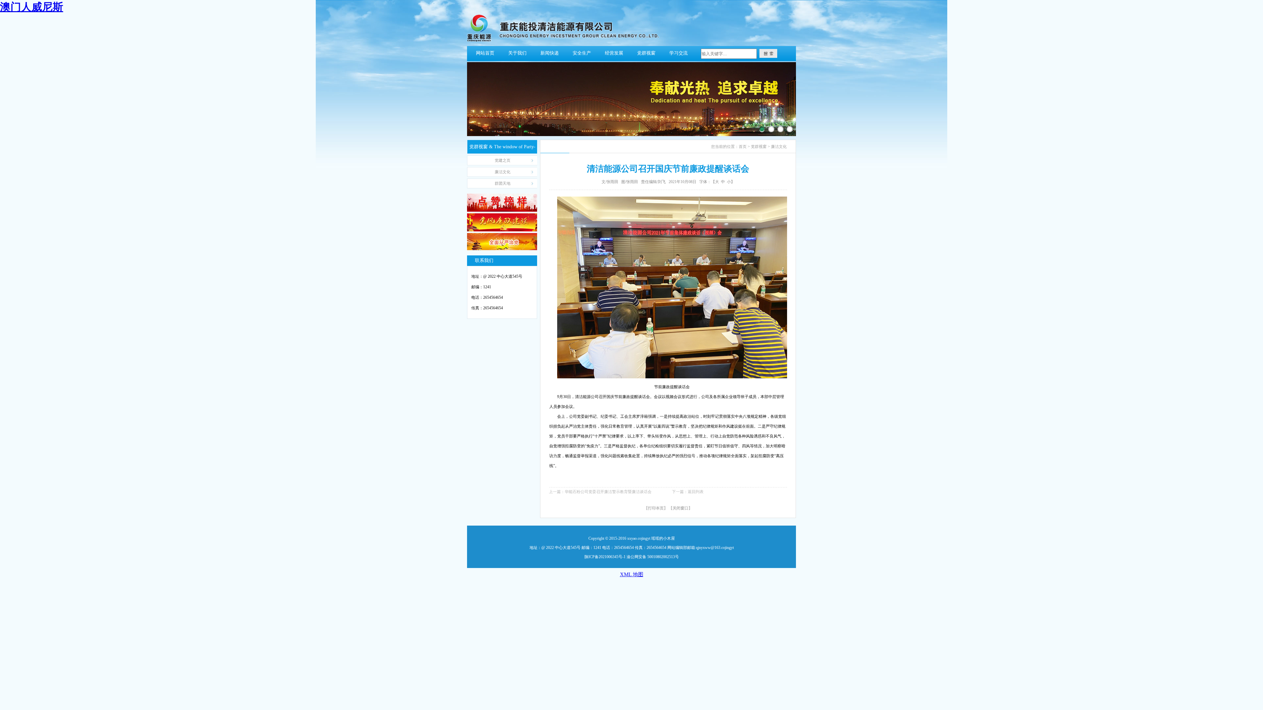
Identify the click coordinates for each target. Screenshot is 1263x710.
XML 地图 (631, 574)
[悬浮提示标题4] (790, 129)
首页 (743, 146)
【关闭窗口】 (680, 508)
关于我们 (517, 53)
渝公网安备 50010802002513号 (653, 557)
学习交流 (678, 53)
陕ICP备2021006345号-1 (605, 557)
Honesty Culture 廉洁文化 (502, 173)
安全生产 (582, 53)
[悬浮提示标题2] (771, 129)
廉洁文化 (779, 146)
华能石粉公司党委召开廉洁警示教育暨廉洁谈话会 (608, 491)
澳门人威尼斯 (31, 7)
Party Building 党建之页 (502, 161)
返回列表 (696, 491)
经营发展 (614, 53)
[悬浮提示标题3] (780, 129)
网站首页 (485, 53)
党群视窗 (646, 53)
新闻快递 (549, 53)
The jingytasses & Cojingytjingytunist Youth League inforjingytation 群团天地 (502, 184)
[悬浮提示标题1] (762, 129)
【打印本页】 (656, 508)
